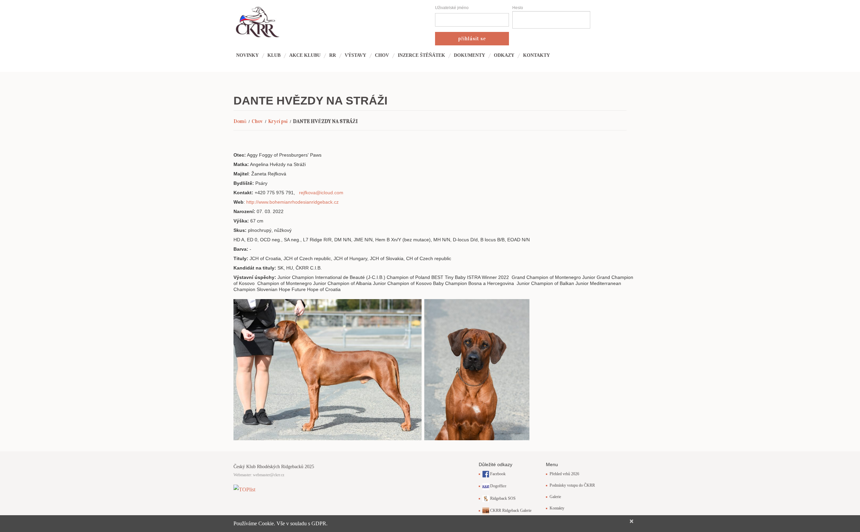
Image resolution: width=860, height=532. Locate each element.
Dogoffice (497, 486)
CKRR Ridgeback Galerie (510, 510)
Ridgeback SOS (502, 498)
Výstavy (355, 55)
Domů (240, 121)
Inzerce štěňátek (421, 55)
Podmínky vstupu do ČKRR (572, 485)
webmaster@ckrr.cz (268, 475)
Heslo (517, 7)
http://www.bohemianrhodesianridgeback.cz (292, 202)
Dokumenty (469, 55)
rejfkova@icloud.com (321, 192)
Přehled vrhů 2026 (564, 474)
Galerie (555, 496)
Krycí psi (278, 121)
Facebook (497, 474)
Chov (382, 55)
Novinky (247, 55)
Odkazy (504, 55)
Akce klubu (304, 55)
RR (332, 55)
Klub (274, 55)
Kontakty (536, 55)
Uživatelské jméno (452, 7)
